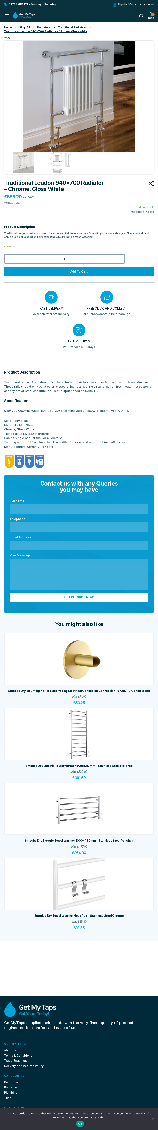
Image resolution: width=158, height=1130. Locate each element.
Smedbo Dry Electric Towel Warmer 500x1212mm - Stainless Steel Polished (78, 766)
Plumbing (10, 1092)
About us (10, 1050)
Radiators (44, 27)
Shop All (24, 27)
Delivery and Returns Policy (24, 1066)
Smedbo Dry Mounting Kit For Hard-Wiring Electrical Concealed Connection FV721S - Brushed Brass (79, 691)
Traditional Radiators (72, 27)
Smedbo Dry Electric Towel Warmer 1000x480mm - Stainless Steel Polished (79, 840)
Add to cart (79, 271)
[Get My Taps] (24, 17)
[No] (153, 1119)
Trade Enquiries (15, 1061)
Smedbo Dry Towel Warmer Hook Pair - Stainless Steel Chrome (79, 915)
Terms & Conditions (18, 1055)
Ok (80, 1123)
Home (8, 27)
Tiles (7, 1098)
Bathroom (11, 1082)
